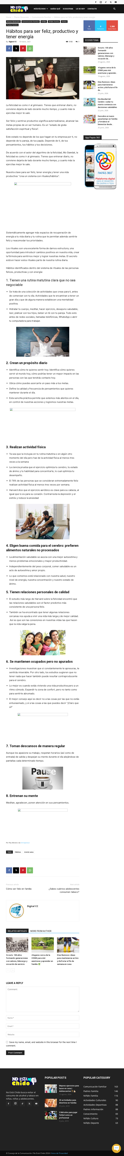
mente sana (28, 852)
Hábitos (18, 852)
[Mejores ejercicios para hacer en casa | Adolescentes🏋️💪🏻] (51, 1088)
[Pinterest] (23, 48)
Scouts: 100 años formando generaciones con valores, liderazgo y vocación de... (106, 53)
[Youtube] (115, 2)
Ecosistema (68, 9)
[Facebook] (95, 2)
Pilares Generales (21, 17)
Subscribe (112, 21)
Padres (64, 21)
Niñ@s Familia (54, 21)
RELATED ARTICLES (17, 931)
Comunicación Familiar (41, 17)
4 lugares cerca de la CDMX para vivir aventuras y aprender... (107, 70)
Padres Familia (12, 25)
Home (8, 17)
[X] (110, 2)
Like (89, 21)
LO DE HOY (80, 9)
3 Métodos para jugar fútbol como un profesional (68, 1115)
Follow (100, 21)
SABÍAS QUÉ (55, 9)
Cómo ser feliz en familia (18, 888)
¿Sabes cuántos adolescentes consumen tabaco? (64, 890)
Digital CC (13, 41)
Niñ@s (43, 21)
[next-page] (13, 970)
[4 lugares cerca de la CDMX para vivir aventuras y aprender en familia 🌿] (42, 945)
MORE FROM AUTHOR (40, 931)
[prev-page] (8, 970)
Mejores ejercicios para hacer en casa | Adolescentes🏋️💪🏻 (69, 1088)
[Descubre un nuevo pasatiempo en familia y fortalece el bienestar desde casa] (89, 119)
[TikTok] (105, 2)
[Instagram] (100, 2)
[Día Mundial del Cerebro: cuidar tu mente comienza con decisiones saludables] (89, 102)
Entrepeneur (25, 843)
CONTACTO (92, 9)
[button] (114, 8)
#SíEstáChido (40, 9)
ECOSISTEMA (91, 40)
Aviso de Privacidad (59, 1153)
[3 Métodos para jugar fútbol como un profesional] (51, 1115)
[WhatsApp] (30, 48)
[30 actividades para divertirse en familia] (51, 1103)
